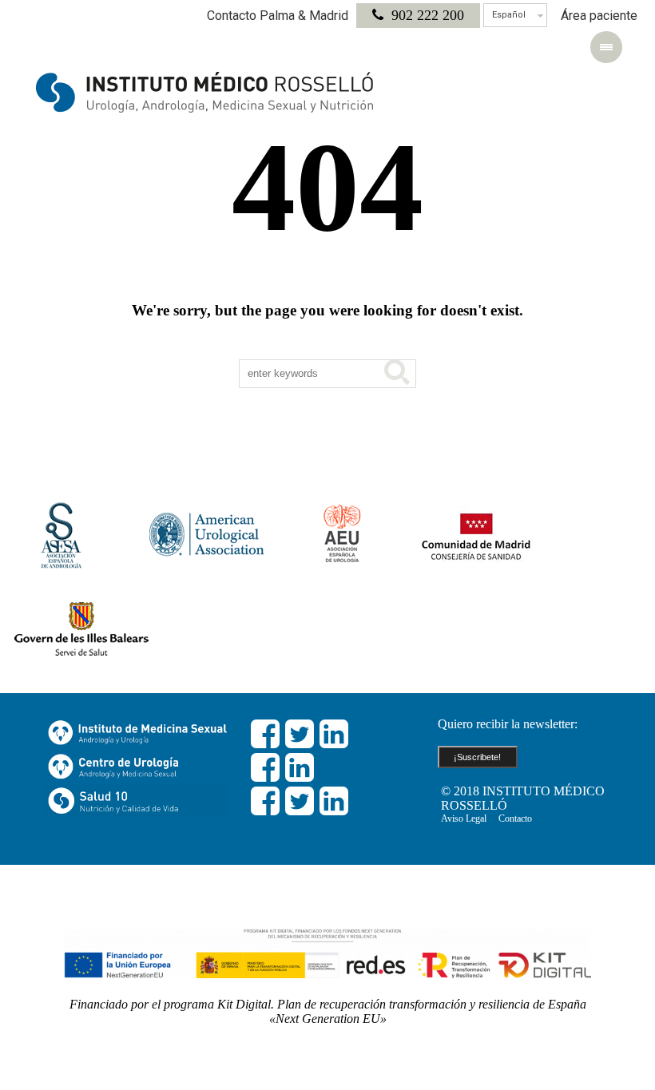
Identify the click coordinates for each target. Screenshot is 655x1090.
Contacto (515, 818)
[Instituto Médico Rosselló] (205, 92)
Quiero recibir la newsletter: (508, 724)
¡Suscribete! (477, 757)
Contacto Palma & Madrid (277, 15)
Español (509, 15)
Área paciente (599, 15)
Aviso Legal (463, 818)
